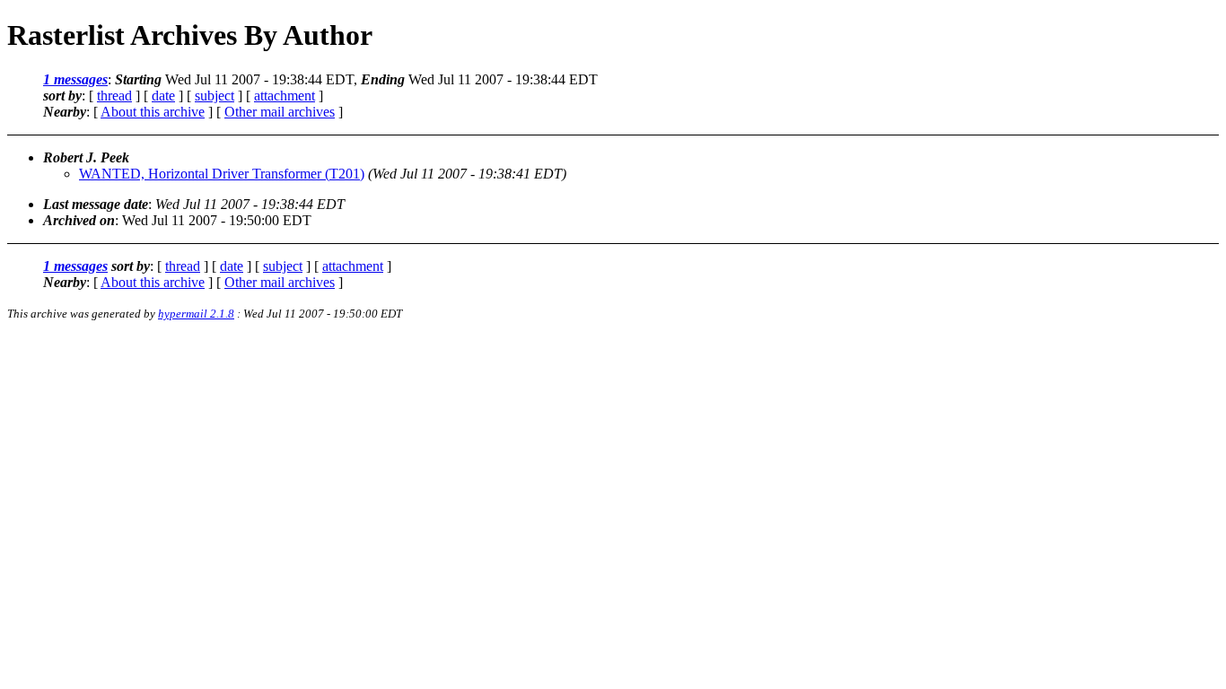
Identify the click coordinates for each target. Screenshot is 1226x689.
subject (214, 95)
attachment (284, 95)
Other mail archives (279, 111)
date (163, 95)
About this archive (153, 111)
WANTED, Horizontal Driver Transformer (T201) (221, 173)
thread (114, 95)
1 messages (75, 79)
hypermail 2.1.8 (196, 313)
